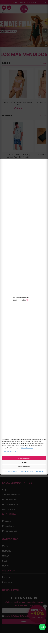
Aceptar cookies (24, 458)
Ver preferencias (24, 466)
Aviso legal (39, 471)
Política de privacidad (9, 451)
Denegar (24, 462)
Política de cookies (27, 448)
